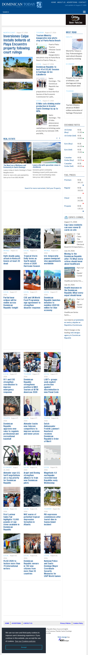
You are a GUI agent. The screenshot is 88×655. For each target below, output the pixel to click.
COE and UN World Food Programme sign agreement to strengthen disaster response (32, 303)
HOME (53, 2)
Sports (6, 418)
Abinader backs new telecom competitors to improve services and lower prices (31, 429)
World (6, 250)
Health (69, 37)
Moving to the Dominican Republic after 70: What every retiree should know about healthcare (73, 259)
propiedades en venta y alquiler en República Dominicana (74, 322)
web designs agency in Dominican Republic (72, 335)
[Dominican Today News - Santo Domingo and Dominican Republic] (22, 4)
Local (38, 64)
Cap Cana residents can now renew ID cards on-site (73, 227)
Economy (7, 467)
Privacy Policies (65, 623)
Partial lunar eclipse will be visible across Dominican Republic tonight (10, 303)
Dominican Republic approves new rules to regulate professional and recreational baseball (11, 431)
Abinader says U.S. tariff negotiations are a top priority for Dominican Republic (11, 478)
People (47, 418)
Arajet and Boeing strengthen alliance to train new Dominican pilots (32, 478)
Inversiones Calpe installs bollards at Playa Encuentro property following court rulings (16, 44)
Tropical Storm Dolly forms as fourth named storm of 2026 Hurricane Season (32, 261)
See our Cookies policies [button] (25, 641)
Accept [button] (24, 647)
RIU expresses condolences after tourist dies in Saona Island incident (52, 520)
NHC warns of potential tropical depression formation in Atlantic (32, 520)
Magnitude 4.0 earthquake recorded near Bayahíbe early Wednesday (51, 478)
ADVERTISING (72, 2)
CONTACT (82, 2)
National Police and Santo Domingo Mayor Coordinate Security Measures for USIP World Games (52, 568)
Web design (62, 637)
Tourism (40, 32)
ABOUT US (61, 2)
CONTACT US (27, 623)
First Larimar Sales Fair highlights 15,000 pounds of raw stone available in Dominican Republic (11, 522)
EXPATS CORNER (76, 217)
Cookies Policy (78, 623)
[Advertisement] (44, 20)
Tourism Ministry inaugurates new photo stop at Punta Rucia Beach (48, 38)
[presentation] (57, 138)
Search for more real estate (35, 188)
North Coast (9, 32)
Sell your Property (54, 188)
